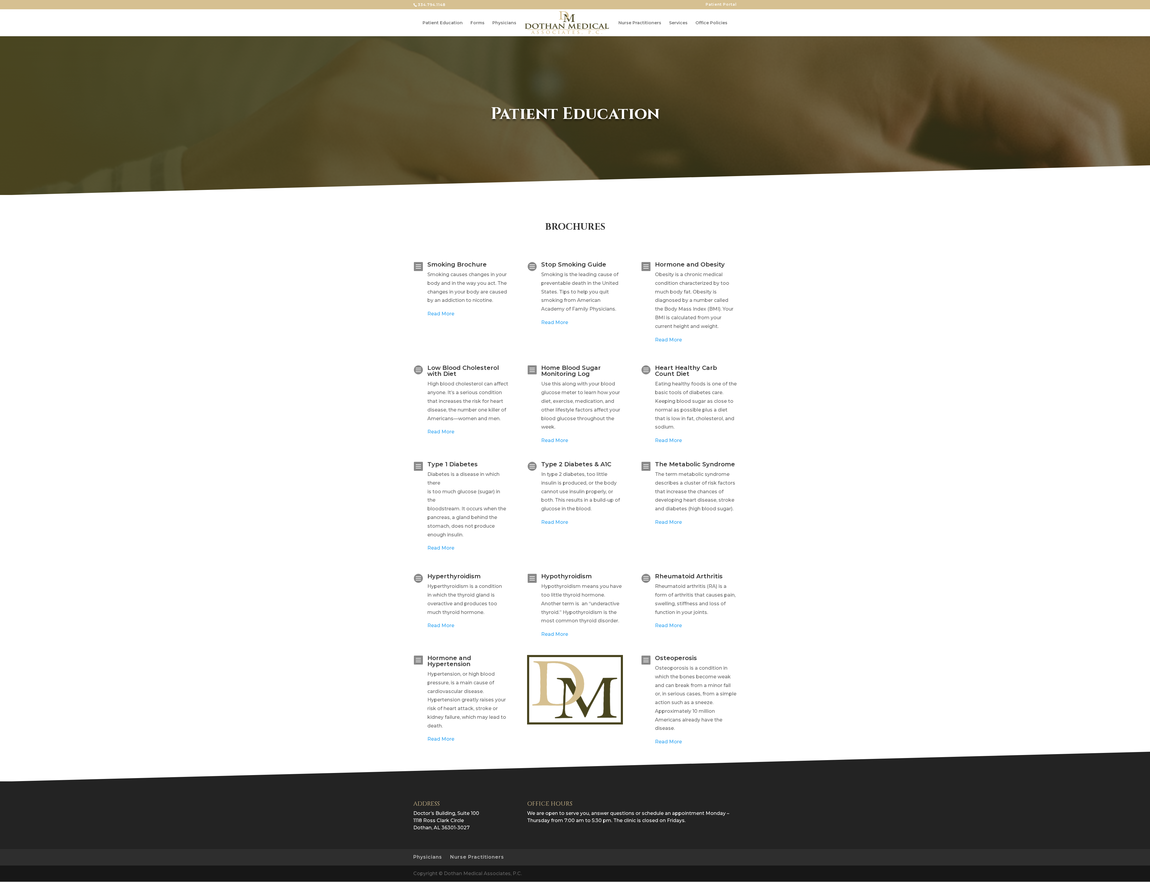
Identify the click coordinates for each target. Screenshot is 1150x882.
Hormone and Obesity (690, 264)
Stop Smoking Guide (573, 264)
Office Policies (711, 23)
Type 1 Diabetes (452, 464)
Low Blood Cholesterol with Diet (463, 370)
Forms (477, 23)
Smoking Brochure (457, 264)
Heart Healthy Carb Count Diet (686, 370)
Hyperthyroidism (454, 576)
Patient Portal (721, 5)
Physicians (504, 23)
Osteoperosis (676, 658)
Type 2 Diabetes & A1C (576, 464)
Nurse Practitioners (639, 23)
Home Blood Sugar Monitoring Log (571, 370)
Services (678, 23)
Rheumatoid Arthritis (689, 576)
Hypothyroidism (566, 576)
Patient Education (443, 23)
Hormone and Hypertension (449, 661)
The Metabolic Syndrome (695, 464)
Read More (440, 314)
